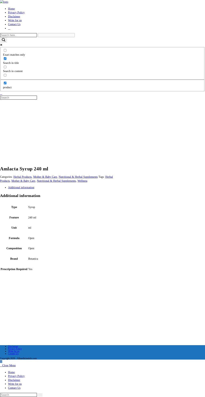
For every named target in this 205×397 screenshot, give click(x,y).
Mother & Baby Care (45, 176)
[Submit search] (40, 395)
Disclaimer (13, 346)
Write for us (13, 351)
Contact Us (13, 353)
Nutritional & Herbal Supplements (78, 176)
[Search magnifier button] (3, 40)
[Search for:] (1, 93)
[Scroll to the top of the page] (1, 361)
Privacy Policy (15, 348)
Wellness (82, 180)
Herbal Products (22, 176)
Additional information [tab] (21, 187)
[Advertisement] (102, 129)
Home (11, 372)
